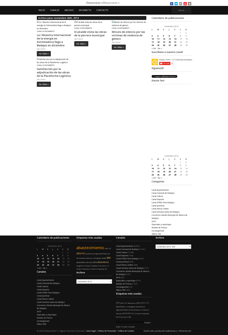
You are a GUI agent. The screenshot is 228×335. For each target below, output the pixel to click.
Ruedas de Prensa (159, 227)
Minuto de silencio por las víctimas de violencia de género (128, 35)
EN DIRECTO (85, 10)
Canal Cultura (157, 196)
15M (106, 249)
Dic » (160, 48)
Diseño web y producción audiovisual (159, 331)
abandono (103, 262)
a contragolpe (96, 258)
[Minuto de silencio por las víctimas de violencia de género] (129, 23)
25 (158, 45)
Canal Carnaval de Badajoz (163, 193)
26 (164, 45)
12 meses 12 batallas (90, 266)
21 (175, 42)
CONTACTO (102, 10)
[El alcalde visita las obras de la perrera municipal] (91, 23)
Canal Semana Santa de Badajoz (166, 212)
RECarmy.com (185, 331)
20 (170, 42)
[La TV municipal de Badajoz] (94, 3)
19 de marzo (102, 266)
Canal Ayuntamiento (46, 31)
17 (153, 42)
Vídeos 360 (156, 234)
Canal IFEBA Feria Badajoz (163, 202)
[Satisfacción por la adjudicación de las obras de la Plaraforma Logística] (54, 60)
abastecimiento (90, 247)
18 (158, 42)
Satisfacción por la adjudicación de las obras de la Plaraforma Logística (54, 72)
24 (153, 45)
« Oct (154, 48)
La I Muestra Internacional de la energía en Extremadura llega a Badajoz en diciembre (54, 40)
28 (175, 45)
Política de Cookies (126, 331)
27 (170, 45)
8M (109, 258)
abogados (79, 266)
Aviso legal (91, 331)
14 (175, 39)
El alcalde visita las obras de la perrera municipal (90, 33)
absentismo (81, 262)
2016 (95, 262)
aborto (80, 253)
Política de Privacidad (107, 331)
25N (87, 262)
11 (158, 39)
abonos (88, 258)
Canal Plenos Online (160, 208)
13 (170, 39)
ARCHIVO (69, 10)
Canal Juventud (158, 205)
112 (109, 248)
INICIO (41, 10)
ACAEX (104, 258)
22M (90, 262)
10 (153, 39)
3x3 (106, 269)
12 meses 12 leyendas (96, 269)
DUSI (154, 221)
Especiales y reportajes (161, 224)
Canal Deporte (158, 199)
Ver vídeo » (44, 53)
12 (164, 39)
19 (164, 42)
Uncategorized (158, 230)
